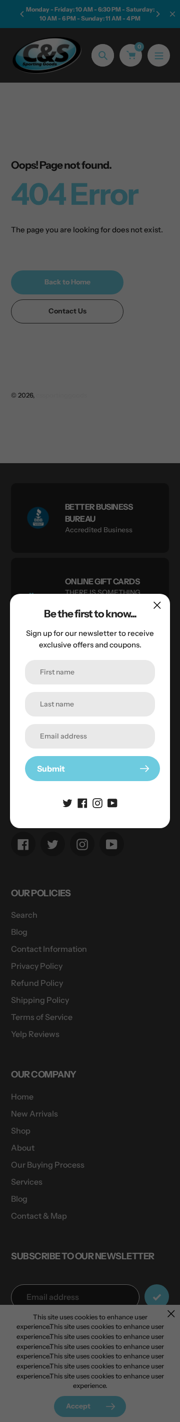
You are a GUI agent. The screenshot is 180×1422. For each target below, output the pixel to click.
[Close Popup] (157, 605)
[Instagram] (97, 802)
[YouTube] (113, 802)
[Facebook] (83, 802)
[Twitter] (67, 802)
